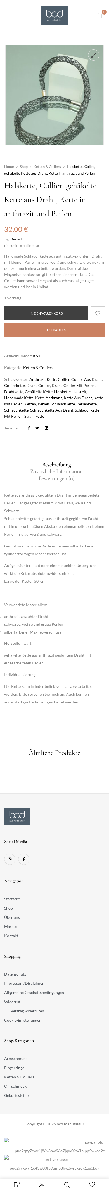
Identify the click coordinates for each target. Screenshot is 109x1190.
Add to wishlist (98, 313)
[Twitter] (37, 428)
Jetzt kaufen (54, 330)
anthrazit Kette (42, 379)
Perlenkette (87, 404)
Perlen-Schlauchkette (56, 404)
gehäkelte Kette (39, 391)
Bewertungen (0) (57, 478)
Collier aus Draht (86, 379)
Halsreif (79, 391)
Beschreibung (56, 465)
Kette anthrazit (48, 397)
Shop (24, 166)
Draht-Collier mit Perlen (73, 385)
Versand (16, 239)
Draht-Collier (38, 385)
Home (9, 166)
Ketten (30, 404)
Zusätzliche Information (56, 471)
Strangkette (34, 416)
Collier (64, 379)
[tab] (56, 464)
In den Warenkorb (46, 313)
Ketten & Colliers (47, 166)
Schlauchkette (16, 410)
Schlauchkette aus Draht (51, 410)
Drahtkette (13, 391)
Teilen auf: (13, 428)
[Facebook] (29, 428)
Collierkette (14, 385)
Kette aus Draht (78, 397)
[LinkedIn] (46, 428)
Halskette (62, 391)
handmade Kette (19, 397)
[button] (99, 15)
